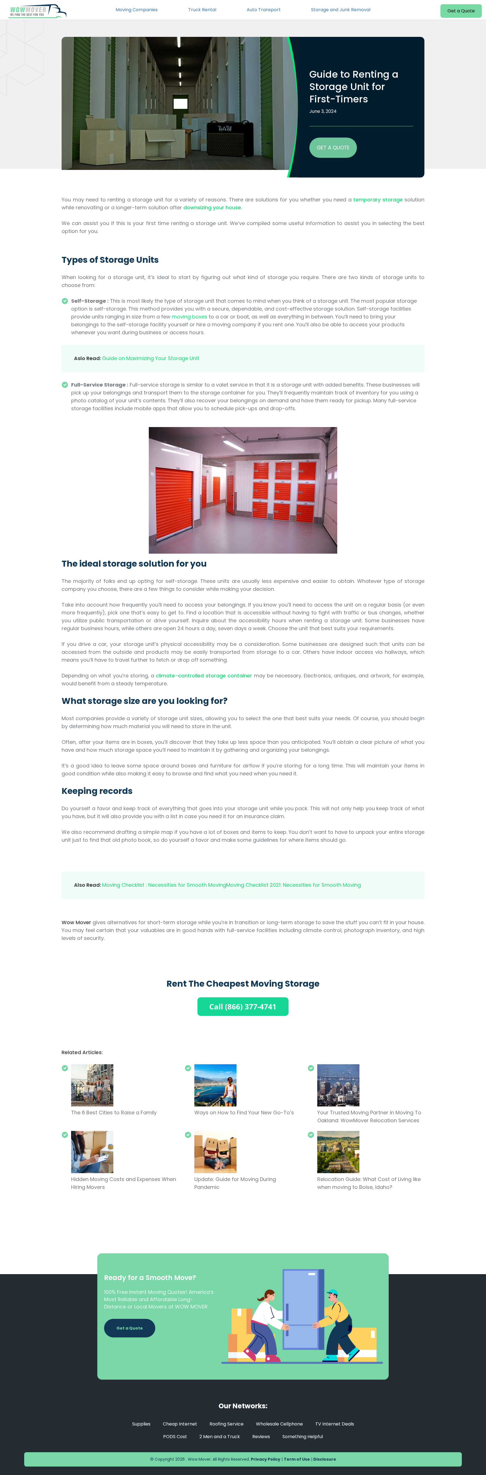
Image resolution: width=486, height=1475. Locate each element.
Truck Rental (202, 9)
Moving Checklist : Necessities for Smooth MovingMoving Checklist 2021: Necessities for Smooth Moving (231, 884)
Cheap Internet (180, 1424)
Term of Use (297, 1459)
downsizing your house (212, 207)
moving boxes (189, 316)
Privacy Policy (265, 1459)
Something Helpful (302, 1436)
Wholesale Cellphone (279, 1424)
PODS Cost (175, 1436)
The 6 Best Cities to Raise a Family (114, 1112)
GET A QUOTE (333, 147)
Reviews (261, 1436)
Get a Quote (461, 11)
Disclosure (324, 1459)
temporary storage (378, 199)
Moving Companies (137, 9)
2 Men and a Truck (219, 1436)
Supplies (141, 1424)
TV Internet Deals (334, 1424)
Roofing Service (227, 1424)
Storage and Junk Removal (340, 9)
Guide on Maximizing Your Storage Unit (150, 358)
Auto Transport (264, 9)
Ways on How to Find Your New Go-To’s (244, 1112)
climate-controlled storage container (204, 675)
